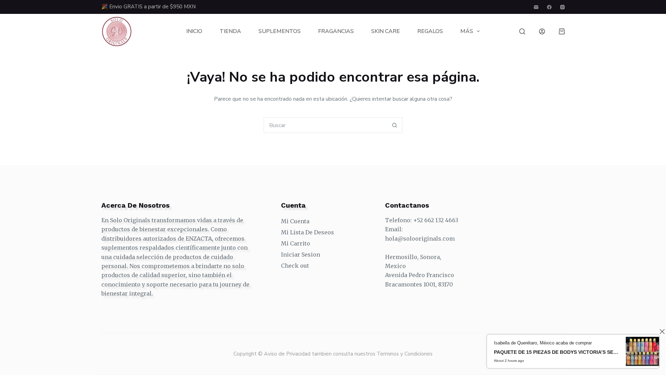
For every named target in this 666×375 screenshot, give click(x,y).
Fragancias (336, 31)
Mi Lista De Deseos (307, 232)
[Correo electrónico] (536, 7)
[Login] (542, 31)
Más (466, 31)
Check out (295, 265)
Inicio (194, 31)
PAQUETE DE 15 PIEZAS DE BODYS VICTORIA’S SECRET (556, 352)
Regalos (430, 31)
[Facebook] (549, 7)
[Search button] (394, 125)
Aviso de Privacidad (288, 353)
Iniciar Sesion (300, 254)
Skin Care (385, 31)
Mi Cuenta (295, 221)
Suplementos (279, 31)
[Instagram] (562, 7)
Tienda (230, 31)
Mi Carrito (295, 243)
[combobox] (325, 125)
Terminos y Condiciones (405, 353)
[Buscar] (522, 31)
